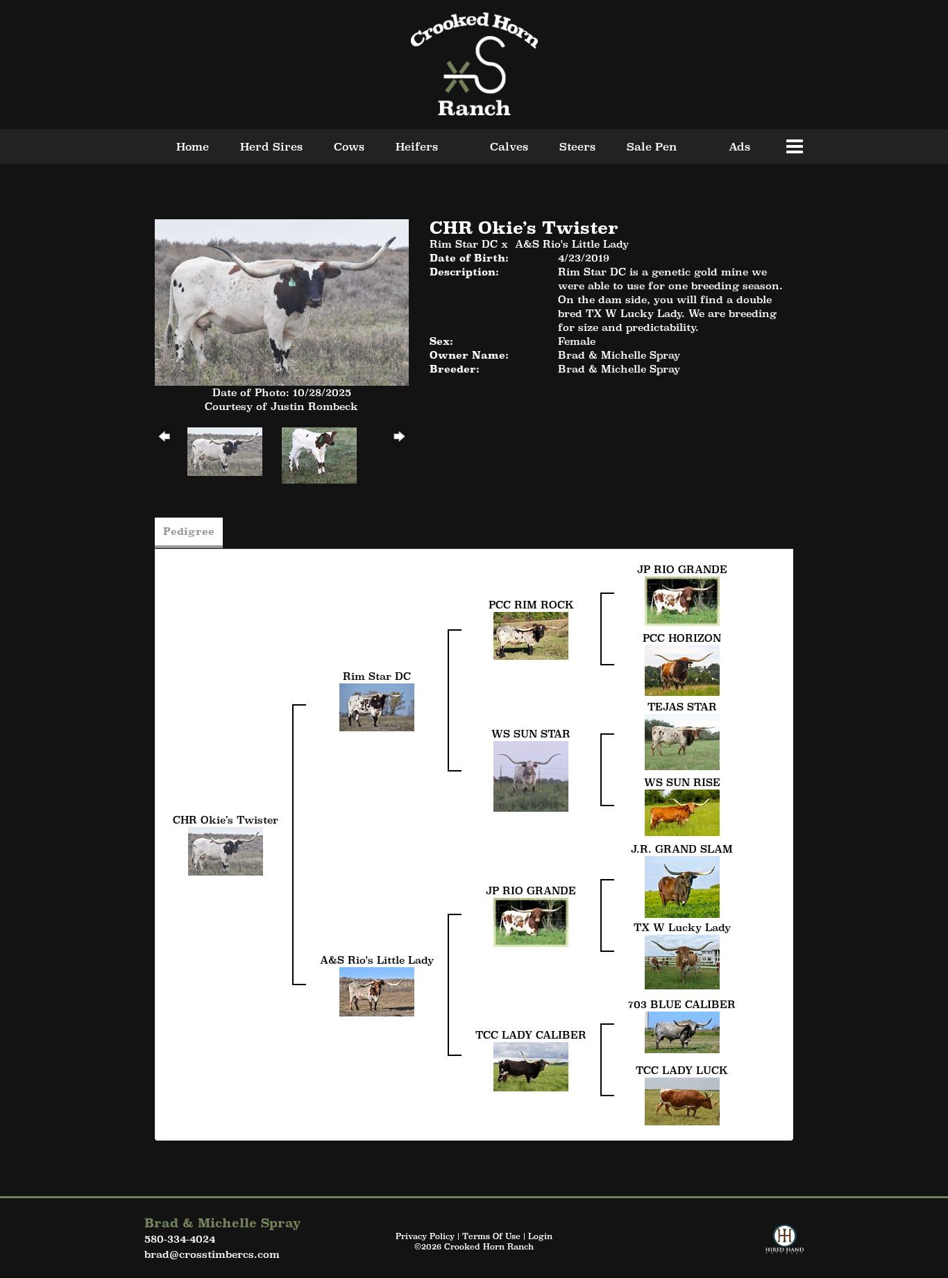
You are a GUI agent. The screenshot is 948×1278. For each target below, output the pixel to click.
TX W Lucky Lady (682, 927)
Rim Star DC (464, 244)
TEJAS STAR (682, 707)
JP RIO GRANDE (682, 569)
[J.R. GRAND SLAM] (682, 886)
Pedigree (188, 531)
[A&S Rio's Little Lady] (376, 990)
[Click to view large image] (282, 301)
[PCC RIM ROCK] (530, 634)
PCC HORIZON (682, 638)
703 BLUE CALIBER (682, 1004)
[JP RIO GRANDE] (682, 600)
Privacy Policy (425, 1236)
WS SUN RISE (682, 782)
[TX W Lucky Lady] (682, 960)
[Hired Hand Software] (784, 1245)
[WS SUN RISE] (682, 811)
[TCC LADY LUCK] (682, 1100)
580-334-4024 (179, 1239)
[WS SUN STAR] (530, 775)
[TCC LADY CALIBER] (530, 1065)
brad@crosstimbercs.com (212, 1254)
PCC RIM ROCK (531, 605)
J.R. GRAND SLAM (682, 849)
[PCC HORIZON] (682, 669)
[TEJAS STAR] (682, 741)
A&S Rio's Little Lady (572, 244)
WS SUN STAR (530, 734)
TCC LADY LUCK (682, 1070)
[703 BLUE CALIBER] (682, 1031)
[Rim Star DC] (376, 706)
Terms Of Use (491, 1236)
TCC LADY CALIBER (530, 1035)
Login (540, 1236)
